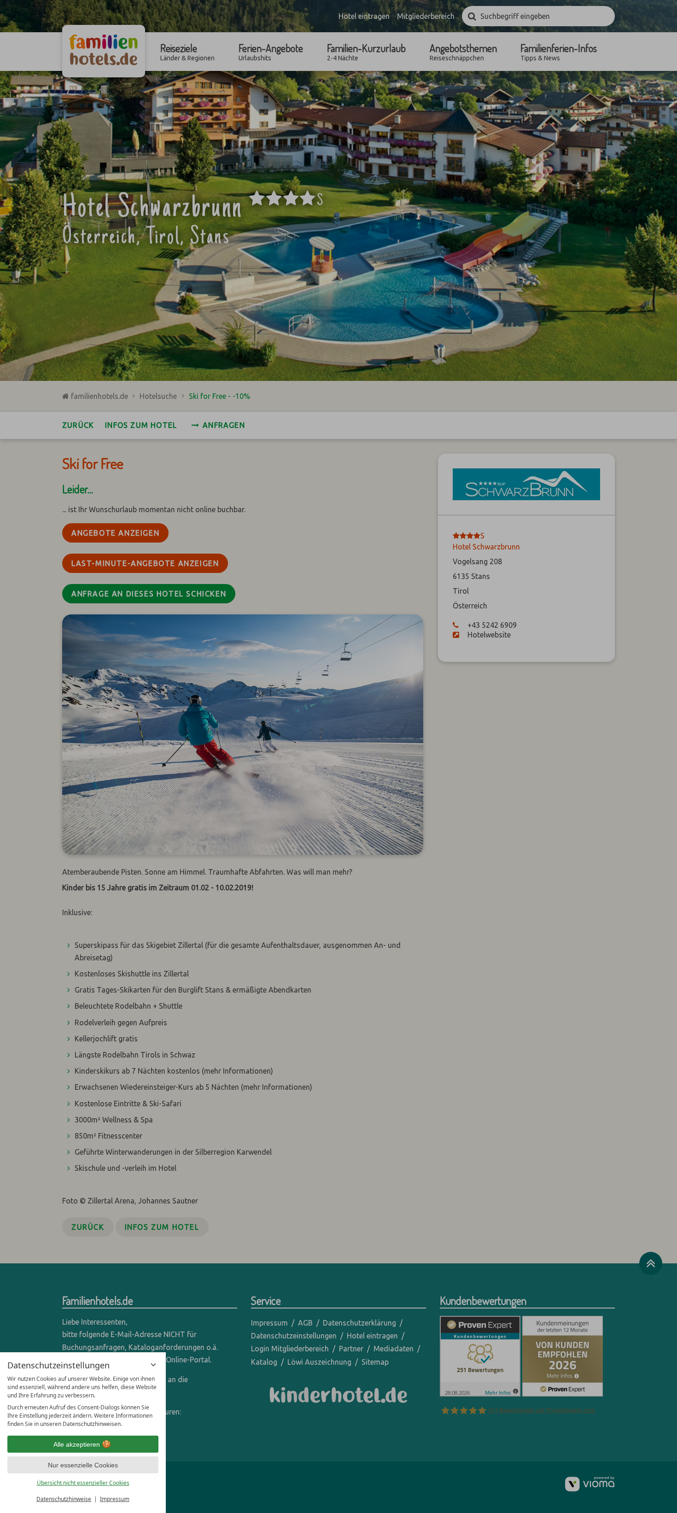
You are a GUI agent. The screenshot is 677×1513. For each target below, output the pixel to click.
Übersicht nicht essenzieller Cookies (83, 1483)
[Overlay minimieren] (153, 1364)
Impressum (114, 1499)
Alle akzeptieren (76, 1444)
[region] (82, 1401)
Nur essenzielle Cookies (83, 1465)
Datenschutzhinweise (63, 1499)
